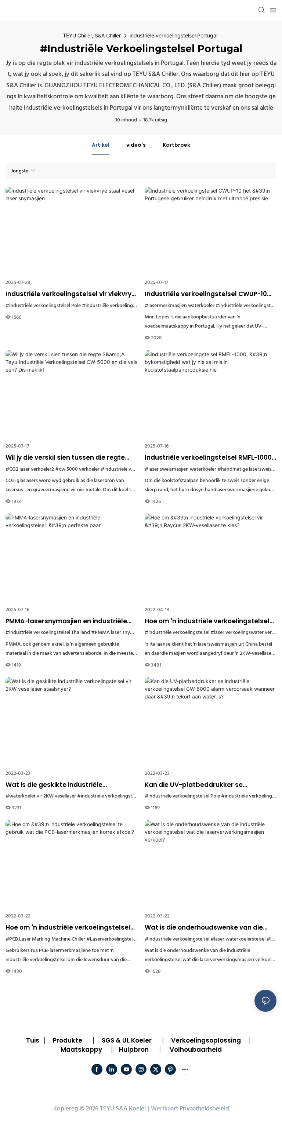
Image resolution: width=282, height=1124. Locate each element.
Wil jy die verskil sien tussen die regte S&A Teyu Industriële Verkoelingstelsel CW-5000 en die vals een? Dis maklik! (68, 458)
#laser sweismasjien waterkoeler (180, 469)
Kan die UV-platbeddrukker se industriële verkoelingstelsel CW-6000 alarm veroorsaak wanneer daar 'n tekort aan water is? (206, 785)
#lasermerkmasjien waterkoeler (179, 306)
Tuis (32, 1040)
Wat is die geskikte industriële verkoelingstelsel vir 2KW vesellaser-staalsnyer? (65, 785)
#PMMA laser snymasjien (119, 632)
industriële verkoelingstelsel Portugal (173, 35)
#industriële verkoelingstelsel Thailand (48, 632)
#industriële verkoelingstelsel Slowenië (124, 306)
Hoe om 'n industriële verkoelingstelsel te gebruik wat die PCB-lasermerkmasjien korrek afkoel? (68, 928)
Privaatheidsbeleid (204, 1109)
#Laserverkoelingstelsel (112, 939)
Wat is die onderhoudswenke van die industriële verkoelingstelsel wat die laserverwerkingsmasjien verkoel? (204, 928)
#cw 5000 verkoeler (77, 469)
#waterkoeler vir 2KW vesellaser (41, 796)
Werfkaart (164, 1109)
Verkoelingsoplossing (206, 1040)
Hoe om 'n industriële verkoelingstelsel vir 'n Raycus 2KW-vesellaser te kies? (207, 621)
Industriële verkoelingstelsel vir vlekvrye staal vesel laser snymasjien (70, 294)
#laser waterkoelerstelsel (237, 939)
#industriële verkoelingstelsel (177, 632)
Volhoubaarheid (196, 1049)
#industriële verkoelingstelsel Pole (43, 306)
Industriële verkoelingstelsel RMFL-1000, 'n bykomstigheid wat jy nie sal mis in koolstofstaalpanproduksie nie (209, 458)
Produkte (67, 1040)
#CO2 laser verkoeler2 (30, 469)
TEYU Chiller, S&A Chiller (92, 35)
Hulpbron (134, 1049)
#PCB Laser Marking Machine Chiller (45, 939)
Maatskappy (81, 1049)
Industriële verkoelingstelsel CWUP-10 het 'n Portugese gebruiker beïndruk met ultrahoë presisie (210, 294)
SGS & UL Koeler (127, 1040)
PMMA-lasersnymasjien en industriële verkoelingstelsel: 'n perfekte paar (66, 621)
